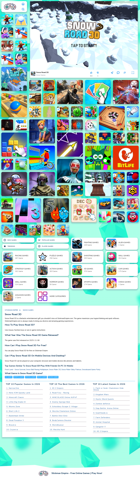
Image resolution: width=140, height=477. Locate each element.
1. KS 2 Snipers (57, 388)
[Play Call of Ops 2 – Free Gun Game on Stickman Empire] (7, 216)
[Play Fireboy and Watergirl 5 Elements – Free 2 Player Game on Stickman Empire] (56, 210)
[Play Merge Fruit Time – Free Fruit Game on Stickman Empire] (77, 111)
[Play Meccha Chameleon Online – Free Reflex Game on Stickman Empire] (126, 92)
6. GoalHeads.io (100, 413)
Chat (118, 76)
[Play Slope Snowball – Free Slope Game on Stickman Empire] (7, 46)
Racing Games (53, 377)
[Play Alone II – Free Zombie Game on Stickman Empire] (7, 124)
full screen (133, 76)
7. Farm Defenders (101, 417)
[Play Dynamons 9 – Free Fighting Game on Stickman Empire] (91, 138)
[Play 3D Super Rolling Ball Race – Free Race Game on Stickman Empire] (91, 124)
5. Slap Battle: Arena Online (106, 408)
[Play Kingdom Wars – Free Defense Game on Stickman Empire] (35, 111)
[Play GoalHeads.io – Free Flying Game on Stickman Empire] (119, 177)
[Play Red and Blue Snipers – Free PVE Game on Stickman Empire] (21, 230)
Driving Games (31, 377)
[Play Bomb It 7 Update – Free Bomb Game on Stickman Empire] (133, 138)
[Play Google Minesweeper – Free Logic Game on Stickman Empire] (49, 111)
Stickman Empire (11, 310)
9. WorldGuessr (57, 425)
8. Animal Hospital (101, 422)
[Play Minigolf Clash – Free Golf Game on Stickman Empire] (21, 164)
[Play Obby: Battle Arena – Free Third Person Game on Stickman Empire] (63, 230)
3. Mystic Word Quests (103, 399)
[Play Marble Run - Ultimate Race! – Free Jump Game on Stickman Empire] (14, 105)
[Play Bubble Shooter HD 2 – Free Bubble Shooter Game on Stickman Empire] (7, 164)
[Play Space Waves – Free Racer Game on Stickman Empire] (70, 145)
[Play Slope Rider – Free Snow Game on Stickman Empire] (14, 79)
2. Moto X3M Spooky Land (18, 393)
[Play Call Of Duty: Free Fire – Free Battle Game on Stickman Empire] (42, 184)
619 (91, 76)
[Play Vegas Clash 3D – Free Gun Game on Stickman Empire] (119, 138)
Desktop (105, 73)
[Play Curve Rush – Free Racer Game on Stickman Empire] (77, 190)
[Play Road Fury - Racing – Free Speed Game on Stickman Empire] (119, 203)
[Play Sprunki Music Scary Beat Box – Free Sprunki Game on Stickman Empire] (133, 124)
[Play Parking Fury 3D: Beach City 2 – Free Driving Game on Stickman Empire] (105, 203)
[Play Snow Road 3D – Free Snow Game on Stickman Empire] (35, 85)
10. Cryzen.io (12, 429)
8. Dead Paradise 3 (15, 420)
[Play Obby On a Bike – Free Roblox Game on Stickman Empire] (42, 158)
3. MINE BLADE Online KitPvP (63, 397)
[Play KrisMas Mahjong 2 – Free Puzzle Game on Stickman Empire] (84, 210)
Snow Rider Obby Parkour (71, 369)
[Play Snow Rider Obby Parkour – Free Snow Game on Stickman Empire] (7, 19)
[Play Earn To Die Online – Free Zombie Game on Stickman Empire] (49, 85)
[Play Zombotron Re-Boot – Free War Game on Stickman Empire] (14, 184)
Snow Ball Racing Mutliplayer (37, 369)
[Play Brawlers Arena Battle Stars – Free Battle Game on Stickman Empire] (133, 190)
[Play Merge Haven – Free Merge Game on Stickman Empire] (42, 131)
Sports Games (19, 377)
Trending (9, 246)
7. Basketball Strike (15, 416)
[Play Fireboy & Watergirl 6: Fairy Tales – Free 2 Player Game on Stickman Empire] (77, 124)
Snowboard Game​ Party (91, 369)
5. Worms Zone (13, 406)
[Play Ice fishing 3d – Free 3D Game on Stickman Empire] (119, 216)
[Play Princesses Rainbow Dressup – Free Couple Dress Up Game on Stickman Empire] (133, 203)
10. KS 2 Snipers (100, 431)
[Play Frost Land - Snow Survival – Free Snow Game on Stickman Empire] (7, 32)
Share (112, 76)
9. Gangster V (99, 427)
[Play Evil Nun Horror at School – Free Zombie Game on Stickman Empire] (70, 171)
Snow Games (41, 75)
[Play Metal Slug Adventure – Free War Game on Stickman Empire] (49, 98)
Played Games (45, 246)
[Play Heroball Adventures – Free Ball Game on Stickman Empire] (133, 216)
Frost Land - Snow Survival (15, 369)
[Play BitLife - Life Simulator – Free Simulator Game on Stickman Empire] (126, 158)
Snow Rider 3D (55, 369)
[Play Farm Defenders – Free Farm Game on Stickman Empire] (63, 190)
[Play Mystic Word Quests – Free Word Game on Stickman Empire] (63, 111)
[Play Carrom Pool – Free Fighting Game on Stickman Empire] (112, 118)
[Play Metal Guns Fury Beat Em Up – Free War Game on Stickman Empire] (7, 203)
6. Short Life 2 (12, 411)
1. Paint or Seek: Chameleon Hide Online (108, 389)
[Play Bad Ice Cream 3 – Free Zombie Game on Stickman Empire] (63, 124)
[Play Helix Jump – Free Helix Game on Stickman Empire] (105, 216)
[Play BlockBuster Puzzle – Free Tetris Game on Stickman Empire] (105, 138)
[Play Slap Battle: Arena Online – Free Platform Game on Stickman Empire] (133, 111)
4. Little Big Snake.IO (16, 402)
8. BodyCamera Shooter (60, 420)
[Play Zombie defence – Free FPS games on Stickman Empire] (91, 111)
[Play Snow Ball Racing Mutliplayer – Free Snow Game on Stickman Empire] (21, 32)
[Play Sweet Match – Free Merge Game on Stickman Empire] (49, 230)
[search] (23, 9)
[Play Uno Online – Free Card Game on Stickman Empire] (98, 92)
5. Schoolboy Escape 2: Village (64, 406)
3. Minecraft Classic (15, 397)
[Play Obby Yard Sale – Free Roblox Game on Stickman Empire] (35, 230)
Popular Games (46, 240)
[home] (23, 4)
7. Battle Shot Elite (58, 416)
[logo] (10, 6)
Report (124, 76)
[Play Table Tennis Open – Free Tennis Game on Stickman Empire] (133, 177)
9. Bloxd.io (11, 425)
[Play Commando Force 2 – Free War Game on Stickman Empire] (70, 92)
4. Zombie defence (101, 404)
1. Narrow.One (12, 388)
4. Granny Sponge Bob (60, 402)
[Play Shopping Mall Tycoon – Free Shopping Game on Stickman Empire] (7, 230)
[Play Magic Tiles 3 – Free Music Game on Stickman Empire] (28, 210)
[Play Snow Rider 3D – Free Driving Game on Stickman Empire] (98, 184)
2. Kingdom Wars (101, 394)
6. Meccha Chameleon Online (63, 411)
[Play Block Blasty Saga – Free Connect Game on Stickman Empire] (14, 145)
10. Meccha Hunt (57, 429)
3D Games (8, 377)
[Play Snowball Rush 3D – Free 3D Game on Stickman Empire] (21, 19)
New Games (10, 240)
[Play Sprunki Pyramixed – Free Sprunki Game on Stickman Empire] (98, 158)
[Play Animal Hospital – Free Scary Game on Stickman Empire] (119, 190)
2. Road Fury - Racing (59, 393)
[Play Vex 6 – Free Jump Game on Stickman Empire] (21, 124)
